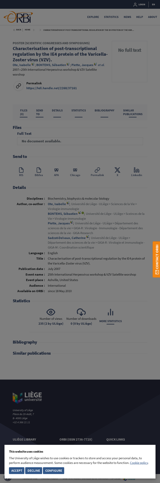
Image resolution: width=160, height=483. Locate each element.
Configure (53, 471)
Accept (16, 471)
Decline (34, 471)
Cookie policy (139, 463)
